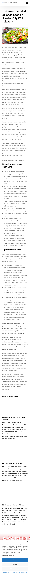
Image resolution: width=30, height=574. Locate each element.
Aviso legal (25, 572)
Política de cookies (7, 572)
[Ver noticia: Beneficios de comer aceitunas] (15, 453)
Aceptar (15, 560)
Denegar (15, 564)
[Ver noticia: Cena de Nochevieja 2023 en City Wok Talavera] (15, 407)
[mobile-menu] (27, 3)
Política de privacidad (17, 572)
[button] (27, 542)
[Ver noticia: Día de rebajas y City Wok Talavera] (15, 495)
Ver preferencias (15, 569)
